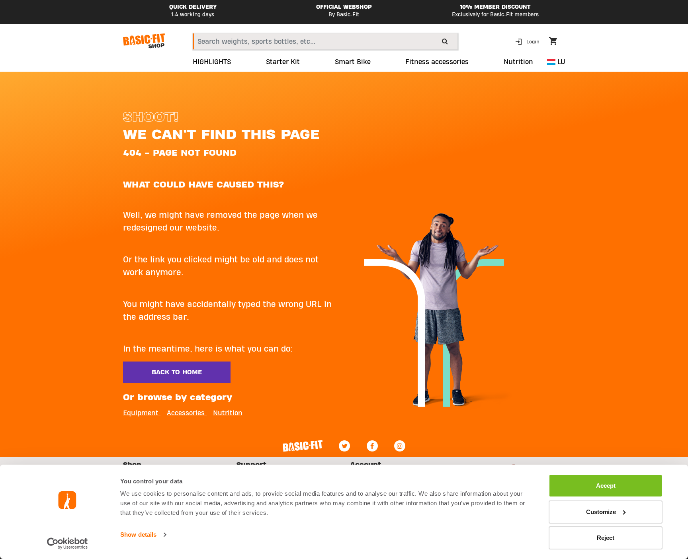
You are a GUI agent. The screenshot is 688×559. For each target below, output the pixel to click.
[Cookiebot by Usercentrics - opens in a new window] (67, 543)
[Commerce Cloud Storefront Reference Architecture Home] (144, 41)
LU (560, 62)
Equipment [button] (141, 413)
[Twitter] (344, 446)
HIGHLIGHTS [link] (212, 62)
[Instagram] (399, 446)
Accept (606, 485)
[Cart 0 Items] (557, 42)
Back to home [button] (177, 372)
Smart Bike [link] (353, 62)
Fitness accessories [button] (437, 62)
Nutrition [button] (518, 62)
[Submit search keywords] (445, 41)
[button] (528, 41)
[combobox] (325, 41)
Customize (601, 511)
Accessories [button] (187, 413)
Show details (138, 534)
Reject (605, 537)
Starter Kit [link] (283, 62)
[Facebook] (372, 446)
